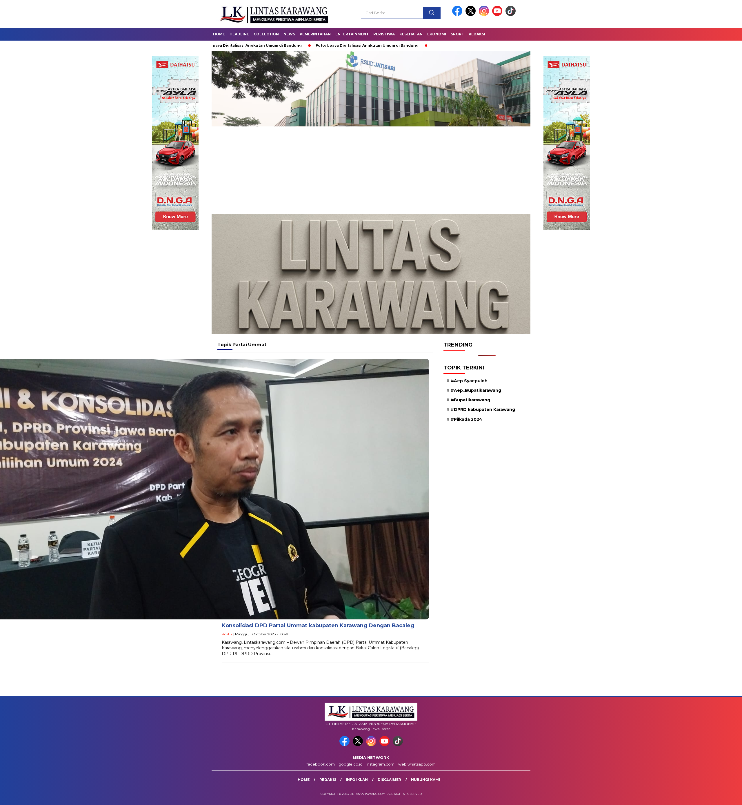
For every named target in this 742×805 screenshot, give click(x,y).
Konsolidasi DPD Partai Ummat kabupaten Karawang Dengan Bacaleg (318, 625)
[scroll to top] (715, 796)
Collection (266, 34)
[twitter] (471, 14)
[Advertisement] (371, 170)
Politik (227, 634)
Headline (239, 34)
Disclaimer (389, 779)
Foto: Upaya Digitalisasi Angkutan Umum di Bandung (315, 45)
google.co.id (351, 764)
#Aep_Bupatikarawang (476, 390)
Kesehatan (411, 34)
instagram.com (380, 764)
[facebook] (458, 14)
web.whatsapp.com (417, 764)
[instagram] (485, 14)
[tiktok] (510, 14)
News (289, 34)
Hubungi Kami (425, 779)
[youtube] (498, 14)
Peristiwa (384, 34)
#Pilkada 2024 (466, 419)
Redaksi (477, 34)
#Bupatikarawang (470, 399)
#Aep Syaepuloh (469, 380)
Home (219, 34)
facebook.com (321, 764)
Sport (457, 34)
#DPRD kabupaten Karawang (483, 409)
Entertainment (352, 34)
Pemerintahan (315, 34)
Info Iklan (357, 779)
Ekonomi (436, 34)
